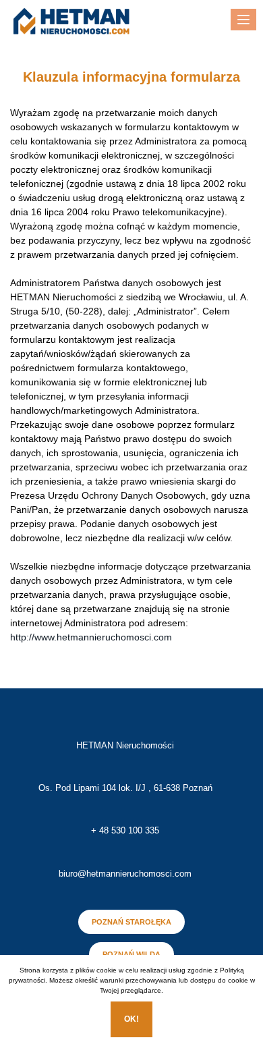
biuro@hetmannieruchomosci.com (125, 874)
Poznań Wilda (131, 954)
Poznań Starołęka (131, 922)
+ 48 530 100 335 (125, 830)
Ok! (131, 1019)
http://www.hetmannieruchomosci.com (91, 637)
